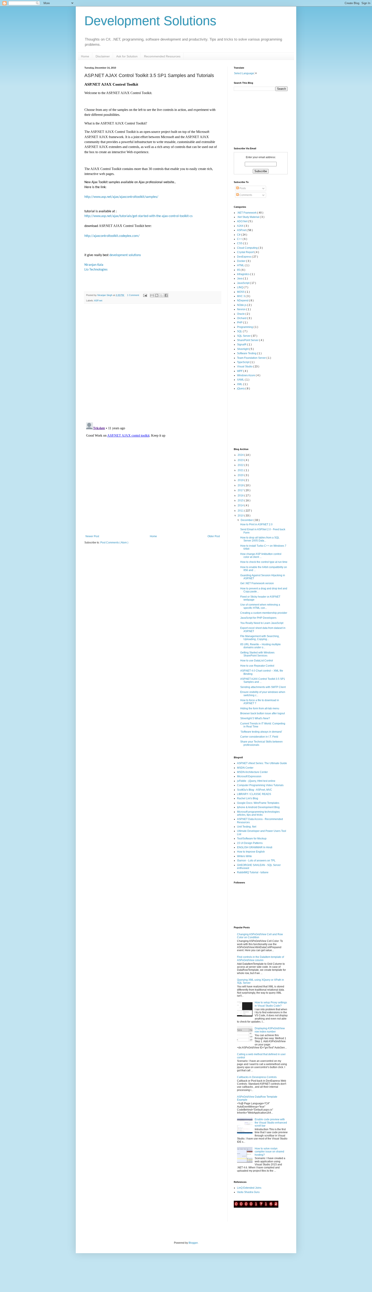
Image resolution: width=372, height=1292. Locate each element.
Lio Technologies (95, 269)
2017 (241, 490)
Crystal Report (245, 252)
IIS (239, 269)
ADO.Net (242, 221)
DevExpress (244, 256)
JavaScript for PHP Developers (258, 617)
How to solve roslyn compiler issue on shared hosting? (269, 1151)
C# (239, 234)
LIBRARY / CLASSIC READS (254, 794)
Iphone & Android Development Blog (258, 807)
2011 (241, 510)
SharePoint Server (248, 340)
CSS (240, 243)
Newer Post (92, 536)
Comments (245, 195)
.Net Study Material (248, 217)
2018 (241, 485)
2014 (241, 505)
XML (240, 384)
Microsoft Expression (249, 776)
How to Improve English (251, 851)
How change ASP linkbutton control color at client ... (260, 555)
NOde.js (242, 305)
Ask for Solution (127, 56)
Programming (245, 327)
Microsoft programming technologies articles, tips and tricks (258, 813)
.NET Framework (247, 212)
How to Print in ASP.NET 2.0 (256, 524)
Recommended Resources (162, 56)
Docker (241, 261)
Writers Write (244, 856)
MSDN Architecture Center (252, 772)
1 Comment (133, 295)
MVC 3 (241, 296)
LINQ (240, 287)
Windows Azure (246, 375)
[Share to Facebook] (166, 295)
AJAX (240, 225)
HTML (241, 265)
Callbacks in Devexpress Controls (257, 1077)
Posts (242, 188)
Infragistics (243, 274)
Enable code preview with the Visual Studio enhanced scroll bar (271, 1122)
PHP (240, 322)
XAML (241, 379)
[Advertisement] (255, 419)
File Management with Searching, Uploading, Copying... (259, 638)
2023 (241, 460)
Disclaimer (103, 56)
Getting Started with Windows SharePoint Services (257, 654)
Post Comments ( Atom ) (114, 542)
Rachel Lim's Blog (247, 798)
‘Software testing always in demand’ (261, 731)
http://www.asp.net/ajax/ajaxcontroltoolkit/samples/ (121, 197)
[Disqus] (152, 363)
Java (240, 278)
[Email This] (152, 295)
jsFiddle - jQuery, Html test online (256, 780)
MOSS (241, 291)
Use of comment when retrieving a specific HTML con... (260, 606)
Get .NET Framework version (257, 583)
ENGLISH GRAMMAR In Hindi (254, 847)
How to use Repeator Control (257, 665)
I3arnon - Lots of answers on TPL (256, 860)
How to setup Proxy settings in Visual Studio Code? (271, 1004)
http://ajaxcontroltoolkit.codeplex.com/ (112, 236)
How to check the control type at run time (263, 561)
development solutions (125, 255)
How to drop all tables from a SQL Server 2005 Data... (259, 539)
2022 (241, 465)
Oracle (241, 313)
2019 (241, 480)
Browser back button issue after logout (262, 713)
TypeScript (243, 362)
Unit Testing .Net (246, 826)
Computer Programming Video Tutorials (260, 785)
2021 (241, 470)
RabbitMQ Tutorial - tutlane (252, 872)
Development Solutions (150, 21)
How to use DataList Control (256, 660)
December (247, 520)
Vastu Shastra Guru (248, 1192)
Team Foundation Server (252, 357)
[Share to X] (161, 295)
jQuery (241, 388)
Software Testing (247, 353)
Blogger (193, 1242)
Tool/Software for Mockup (252, 838)
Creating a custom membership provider (263, 612)
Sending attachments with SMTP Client (263, 687)
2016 (241, 495)
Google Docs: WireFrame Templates (258, 802)
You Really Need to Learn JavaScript (261, 623)
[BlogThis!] (157, 295)
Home (85, 56)
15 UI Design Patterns (250, 843)
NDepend (243, 300)
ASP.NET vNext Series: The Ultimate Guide (262, 763)
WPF (240, 371)
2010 (241, 515)
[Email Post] (145, 295)
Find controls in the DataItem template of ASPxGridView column (260, 958)
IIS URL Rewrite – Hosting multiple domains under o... (260, 646)
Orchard (242, 318)
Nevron (241, 309)
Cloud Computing (247, 247)
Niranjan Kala (93, 265)
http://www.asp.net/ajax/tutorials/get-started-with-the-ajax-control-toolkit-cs (138, 216)
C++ (240, 239)
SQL (240, 331)
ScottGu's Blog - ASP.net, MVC (254, 789)
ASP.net (98, 300)
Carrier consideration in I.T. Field (259, 736)
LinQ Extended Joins (249, 1187)
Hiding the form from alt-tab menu (259, 708)
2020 (241, 475)
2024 (241, 454)
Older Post (214, 536)
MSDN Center (245, 767)
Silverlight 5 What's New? (255, 718)
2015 (241, 500)
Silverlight (243, 349)
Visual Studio (245, 366)
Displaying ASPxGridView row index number (270, 1030)
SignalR (242, 344)
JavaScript (243, 283)
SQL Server (244, 335)
